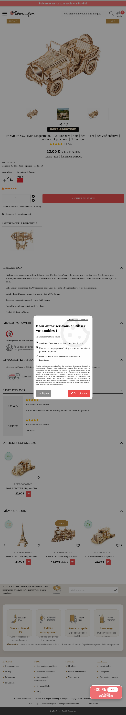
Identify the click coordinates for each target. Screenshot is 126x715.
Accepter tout (80, 393)
